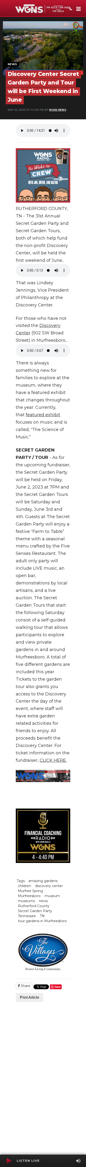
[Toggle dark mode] (70, 9)
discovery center (49, 886)
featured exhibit (43, 414)
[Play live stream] (9, 1161)
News (12, 64)
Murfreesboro (29, 896)
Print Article (29, 997)
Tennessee (27, 916)
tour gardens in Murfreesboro (42, 921)
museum (52, 896)
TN (42, 916)
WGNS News (57, 109)
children (24, 886)
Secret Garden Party (35, 911)
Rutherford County (33, 906)
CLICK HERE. (53, 760)
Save (58, 986)
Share (25, 986)
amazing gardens (43, 881)
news (43, 901)
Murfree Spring (30, 891)
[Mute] (78, 1161)
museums (26, 901)
